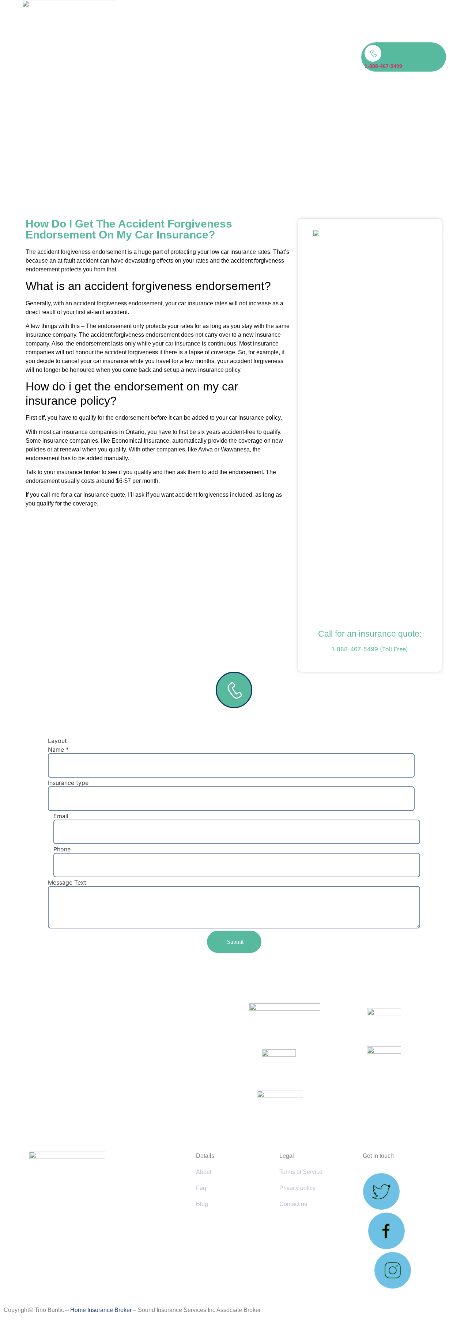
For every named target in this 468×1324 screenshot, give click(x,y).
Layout (57, 741)
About (203, 1172)
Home (202, 57)
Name (58, 749)
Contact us (293, 1204)
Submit (235, 942)
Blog (219, 57)
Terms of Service (300, 1172)
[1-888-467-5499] (373, 53)
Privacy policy (297, 1188)
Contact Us (269, 57)
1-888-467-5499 (383, 66)
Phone (62, 849)
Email (60, 816)
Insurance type (68, 783)
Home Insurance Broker (101, 1310)
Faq (201, 1188)
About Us (240, 57)
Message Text (67, 882)
